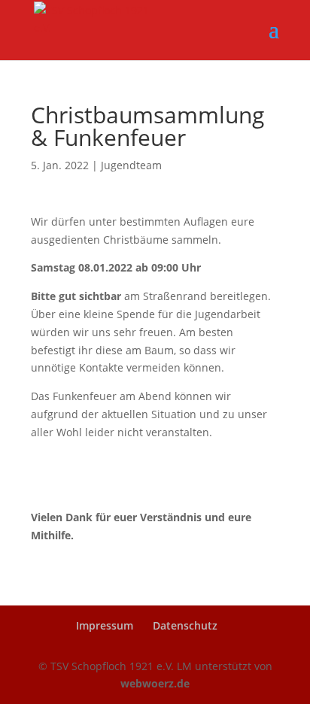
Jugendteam (131, 165)
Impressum (104, 625)
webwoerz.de (155, 683)
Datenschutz (185, 625)
